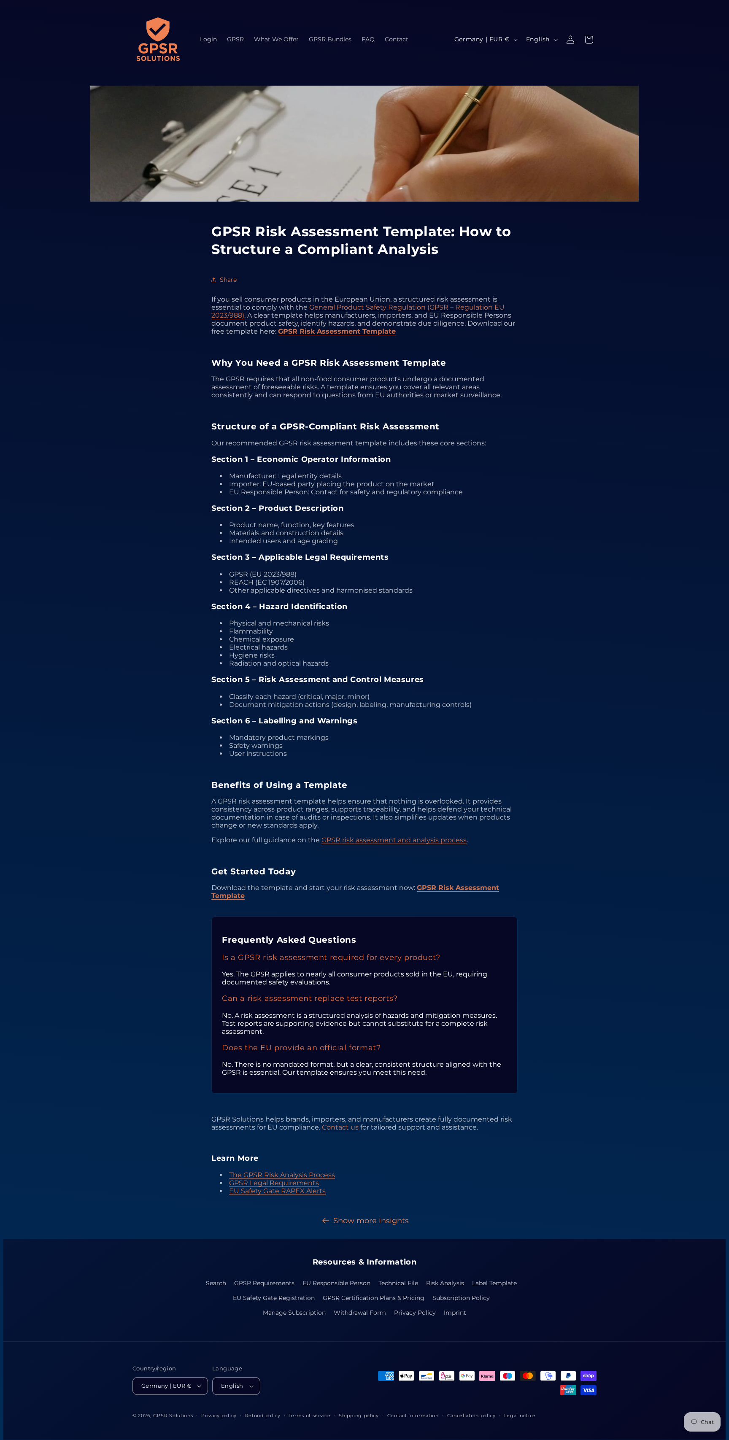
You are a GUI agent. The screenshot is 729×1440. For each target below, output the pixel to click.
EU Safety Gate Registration (274, 1298)
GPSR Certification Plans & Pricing (373, 1298)
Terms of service (309, 1415)
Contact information (413, 1415)
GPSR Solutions (173, 1415)
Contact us (340, 1127)
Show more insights (371, 1220)
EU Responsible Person (336, 1283)
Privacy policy (219, 1415)
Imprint (455, 1312)
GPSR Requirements (264, 1283)
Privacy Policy (415, 1312)
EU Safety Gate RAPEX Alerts (277, 1191)
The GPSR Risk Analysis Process (282, 1175)
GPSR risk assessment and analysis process (394, 840)
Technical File (398, 1283)
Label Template (494, 1283)
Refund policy (263, 1415)
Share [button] (228, 279)
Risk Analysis (445, 1283)
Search (216, 1283)
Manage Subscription (294, 1312)
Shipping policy (359, 1415)
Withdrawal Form (360, 1312)
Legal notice (520, 1415)
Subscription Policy (461, 1298)
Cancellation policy (471, 1415)
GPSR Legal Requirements (274, 1183)
